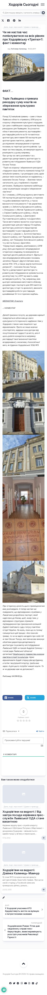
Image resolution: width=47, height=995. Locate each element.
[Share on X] (3, 20)
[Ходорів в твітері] (14, 983)
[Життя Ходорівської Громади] (10, 983)
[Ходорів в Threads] (33, 983)
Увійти (41, 731)
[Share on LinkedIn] (19, 20)
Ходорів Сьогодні (23, 4)
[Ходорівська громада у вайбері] (22, 983)
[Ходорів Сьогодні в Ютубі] (25, 983)
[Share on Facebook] (8, 20)
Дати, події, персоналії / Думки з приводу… (22, 27)
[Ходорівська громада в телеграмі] (18, 983)
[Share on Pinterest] (14, 20)
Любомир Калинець (19, 49)
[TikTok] (37, 983)
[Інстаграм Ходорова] (29, 983)
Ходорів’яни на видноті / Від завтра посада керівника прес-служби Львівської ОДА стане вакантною (23, 816)
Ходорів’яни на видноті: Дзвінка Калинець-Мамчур (21, 871)
